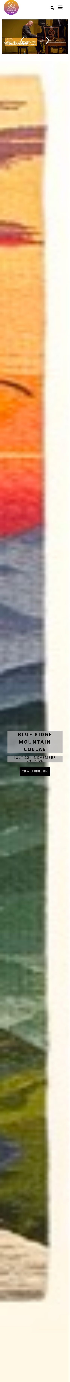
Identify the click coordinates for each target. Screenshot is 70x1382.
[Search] (52, 8)
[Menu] (60, 7)
